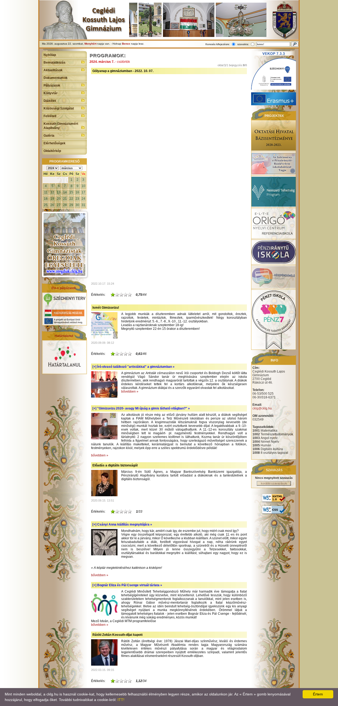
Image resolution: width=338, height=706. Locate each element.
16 (77, 192)
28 (65, 205)
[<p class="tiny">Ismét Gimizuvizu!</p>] (104, 337)
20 (58, 199)
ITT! (121, 700)
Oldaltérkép (52, 151)
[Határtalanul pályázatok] (64, 372)
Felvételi (50, 116)
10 (83, 186)
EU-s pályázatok (63, 288)
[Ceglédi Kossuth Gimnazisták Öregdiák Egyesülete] (64, 244)
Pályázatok (52, 85)
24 (83, 199)
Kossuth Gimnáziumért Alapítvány (61, 126)
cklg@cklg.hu (262, 408)
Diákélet (50, 101)
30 (77, 205)
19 (52, 199)
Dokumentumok (56, 78)
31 (83, 205)
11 (46, 192)
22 (71, 199)
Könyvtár (51, 93)
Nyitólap (50, 55)
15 (71, 192)
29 (71, 205)
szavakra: (243, 44)
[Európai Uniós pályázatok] (64, 323)
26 (52, 205)
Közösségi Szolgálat (59, 108)
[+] (133, 367)
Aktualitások (53, 70)
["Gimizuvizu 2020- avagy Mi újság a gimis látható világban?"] (104, 438)
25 (46, 205)
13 (58, 192)
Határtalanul (64, 336)
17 (83, 192)
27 (58, 205)
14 (65, 192)
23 (77, 199)
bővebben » (129, 391)
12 (52, 192)
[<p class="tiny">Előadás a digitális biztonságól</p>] (104, 495)
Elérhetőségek (54, 143)
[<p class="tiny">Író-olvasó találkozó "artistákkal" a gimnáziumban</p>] (104, 396)
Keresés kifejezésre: (217, 44)
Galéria (49, 135)
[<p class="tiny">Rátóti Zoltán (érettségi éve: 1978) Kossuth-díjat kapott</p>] (104, 664)
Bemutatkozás (54, 62)
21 (65, 199)
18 (46, 199)
